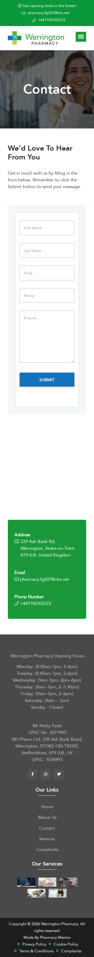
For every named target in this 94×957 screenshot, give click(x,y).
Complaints (47, 850)
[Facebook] (32, 774)
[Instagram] (45, 774)
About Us (47, 817)
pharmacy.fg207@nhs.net (48, 12)
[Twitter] (59, 774)
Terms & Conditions (36, 951)
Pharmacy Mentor (55, 937)
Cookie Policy (66, 944)
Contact (47, 828)
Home (47, 807)
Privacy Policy (34, 944)
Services (47, 839)
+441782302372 (51, 19)
